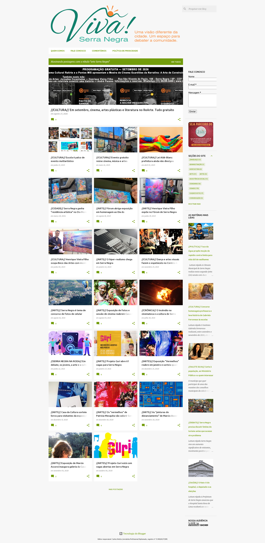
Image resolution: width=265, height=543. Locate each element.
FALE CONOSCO (78, 51)
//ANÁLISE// (195, 159)
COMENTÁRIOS (99, 51)
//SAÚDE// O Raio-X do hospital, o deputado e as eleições (199, 487)
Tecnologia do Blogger (134, 533)
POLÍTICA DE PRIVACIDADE (125, 51)
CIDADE (194, 188)
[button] (179, 120)
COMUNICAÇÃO (196, 198)
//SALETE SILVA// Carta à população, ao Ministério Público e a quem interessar (200, 371)
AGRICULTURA (195, 169)
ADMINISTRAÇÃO (197, 164)
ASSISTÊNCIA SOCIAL (198, 179)
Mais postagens (116, 489)
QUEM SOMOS (58, 51)
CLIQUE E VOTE (196, 193)
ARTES (203, 174)
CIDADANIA (195, 184)
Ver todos (176, 62)
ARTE (193, 174)
